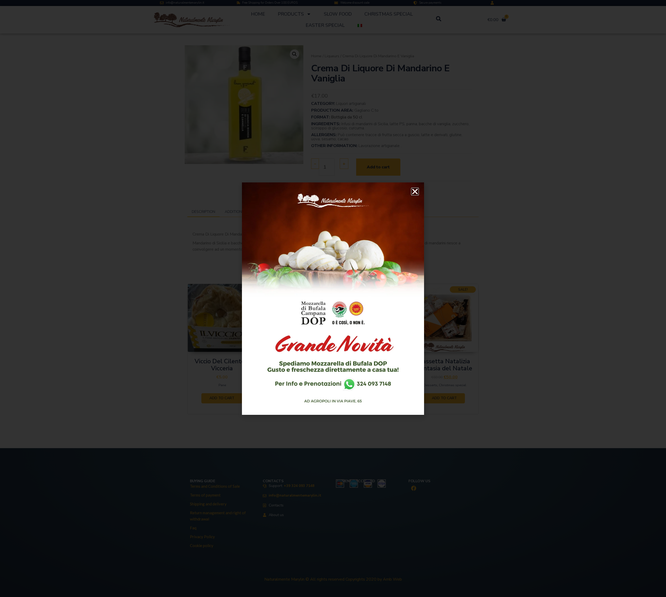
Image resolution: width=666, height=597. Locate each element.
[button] (415, 191)
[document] (333, 298)
